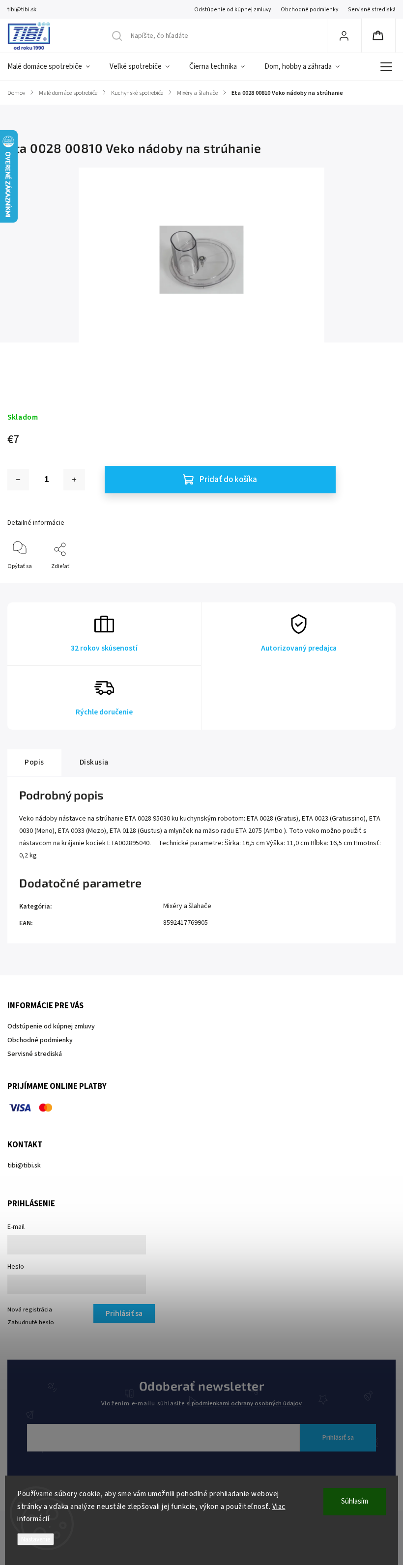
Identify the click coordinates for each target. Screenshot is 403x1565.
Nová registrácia (29, 1309)
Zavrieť (378, 582)
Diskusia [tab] (94, 762)
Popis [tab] (34, 762)
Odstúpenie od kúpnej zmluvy (232, 9)
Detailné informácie (35, 523)
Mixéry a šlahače (187, 906)
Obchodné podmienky (309, 9)
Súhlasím (354, 1501)
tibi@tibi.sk (24, 1165)
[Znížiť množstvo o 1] (18, 479)
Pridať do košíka (228, 479)
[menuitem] (53, 67)
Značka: (17, 358)
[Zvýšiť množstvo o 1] (74, 479)
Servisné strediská (372, 9)
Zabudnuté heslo (30, 1322)
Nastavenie (35, 1539)
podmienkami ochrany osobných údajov (247, 1403)
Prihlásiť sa (338, 1438)
